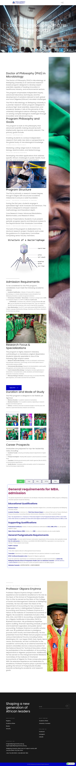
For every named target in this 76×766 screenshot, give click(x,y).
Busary (8, 726)
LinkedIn (41, 737)
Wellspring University (35, 764)
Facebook (42, 731)
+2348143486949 (13, 562)
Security (8, 728)
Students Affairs (10, 723)
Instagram (42, 734)
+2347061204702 (59, 560)
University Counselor (44, 723)
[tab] (20, 481)
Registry (8, 720)
